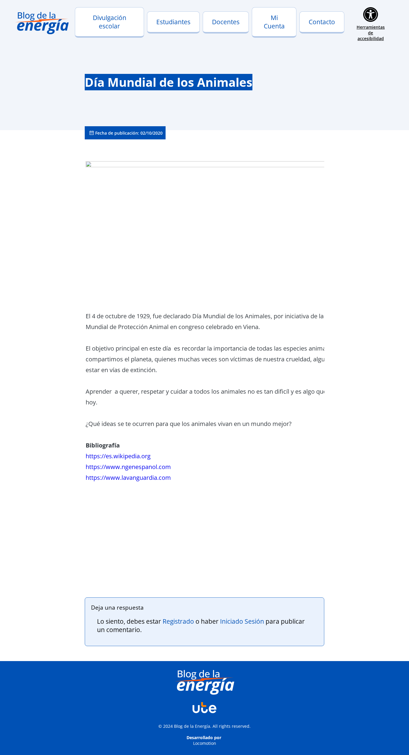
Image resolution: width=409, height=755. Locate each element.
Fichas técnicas (222, 35)
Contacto (322, 22)
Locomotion (204, 743)
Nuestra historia (95, 31)
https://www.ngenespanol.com (128, 467)
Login (261, 31)
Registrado (178, 621)
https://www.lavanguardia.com (128, 478)
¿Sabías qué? (164, 35)
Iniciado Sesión (242, 621)
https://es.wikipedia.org (118, 456)
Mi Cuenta (274, 21)
